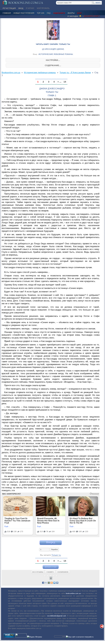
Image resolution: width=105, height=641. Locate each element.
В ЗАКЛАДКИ (73, 16)
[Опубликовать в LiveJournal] (46, 583)
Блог (79, 13)
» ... (59, 82)
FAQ (48, 13)
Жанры (71, 13)
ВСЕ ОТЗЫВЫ (37, 572)
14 (65, 82)
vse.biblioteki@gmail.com (56, 616)
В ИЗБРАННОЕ (63, 572)
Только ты (56, 555)
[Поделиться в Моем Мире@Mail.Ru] (49, 583)
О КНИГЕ (50, 572)
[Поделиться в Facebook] (43, 583)
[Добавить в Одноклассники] (52, 583)
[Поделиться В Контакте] (57, 583)
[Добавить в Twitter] (54, 583)
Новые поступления (23, 13)
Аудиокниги (59, 13)
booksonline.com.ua (73, 593)
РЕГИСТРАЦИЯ (9, 8)
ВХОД (20, 8)
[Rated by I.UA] (21, 637)
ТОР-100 (40, 13)
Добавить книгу (92, 16)
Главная (7, 13)
